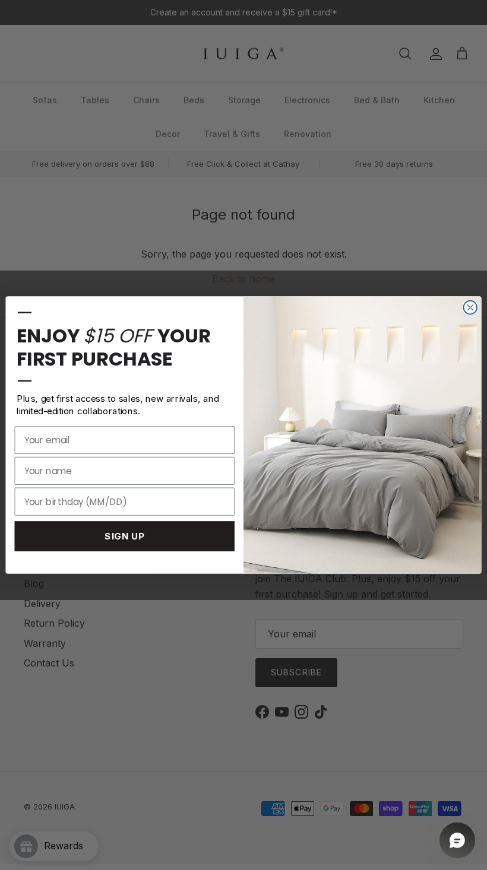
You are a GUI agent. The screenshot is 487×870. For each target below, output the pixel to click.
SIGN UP (124, 536)
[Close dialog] (470, 308)
